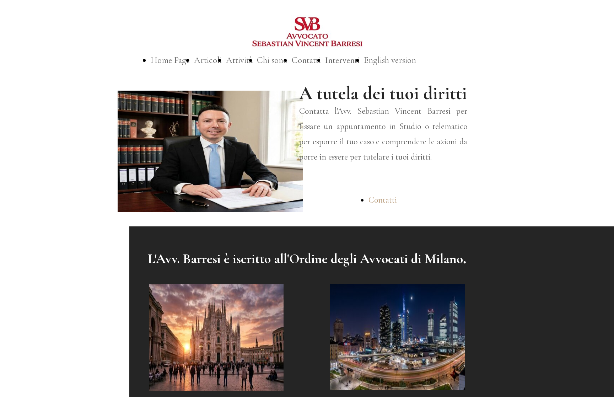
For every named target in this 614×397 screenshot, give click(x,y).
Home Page (170, 60)
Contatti (306, 60)
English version (390, 60)
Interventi (342, 60)
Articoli (208, 60)
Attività (239, 60)
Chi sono (272, 60)
